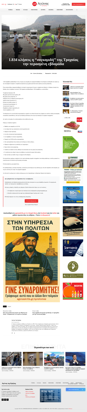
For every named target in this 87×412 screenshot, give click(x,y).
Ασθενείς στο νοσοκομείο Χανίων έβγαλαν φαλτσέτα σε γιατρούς (11, 368)
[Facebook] (12, 332)
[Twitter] (14, 332)
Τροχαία (9, 306)
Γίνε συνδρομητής (31, 201)
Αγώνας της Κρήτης (37, 73)
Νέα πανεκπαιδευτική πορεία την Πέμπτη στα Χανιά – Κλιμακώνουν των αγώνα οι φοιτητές (15, 313)
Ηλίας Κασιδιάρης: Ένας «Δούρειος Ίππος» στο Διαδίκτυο (31, 368)
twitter (54, 213)
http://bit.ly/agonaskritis (15, 322)
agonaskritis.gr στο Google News (26, 213)
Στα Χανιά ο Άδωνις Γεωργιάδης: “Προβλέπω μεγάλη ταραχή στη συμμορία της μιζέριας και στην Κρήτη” (75, 369)
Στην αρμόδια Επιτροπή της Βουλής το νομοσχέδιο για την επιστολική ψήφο (45, 313)
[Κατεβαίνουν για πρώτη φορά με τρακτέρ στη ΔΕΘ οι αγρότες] (66, 99)
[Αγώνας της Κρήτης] (6, 326)
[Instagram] (3, 400)
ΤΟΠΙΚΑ (43, 55)
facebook (44, 213)
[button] (11, 4)
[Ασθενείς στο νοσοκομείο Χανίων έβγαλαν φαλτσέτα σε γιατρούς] (66, 87)
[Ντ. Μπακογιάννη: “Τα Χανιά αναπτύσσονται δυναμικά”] (66, 111)
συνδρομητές (45, 215)
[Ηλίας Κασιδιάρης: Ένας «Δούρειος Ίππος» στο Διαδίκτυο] (66, 93)
